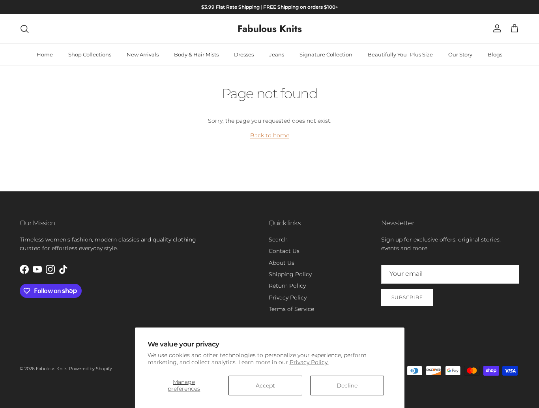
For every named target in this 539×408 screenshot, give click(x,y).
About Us (281, 262)
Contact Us (284, 251)
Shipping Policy (290, 274)
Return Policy (287, 285)
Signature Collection (325, 54)
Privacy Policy (288, 297)
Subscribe (407, 297)
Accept (265, 385)
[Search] (24, 29)
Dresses (244, 54)
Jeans (276, 54)
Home (45, 54)
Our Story (460, 54)
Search (278, 239)
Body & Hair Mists (196, 54)
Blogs (495, 54)
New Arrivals (143, 54)
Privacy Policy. (309, 362)
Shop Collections (89, 54)
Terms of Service (291, 309)
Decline (347, 385)
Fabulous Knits (51, 368)
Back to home (269, 135)
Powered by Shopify (90, 368)
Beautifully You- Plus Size (400, 54)
